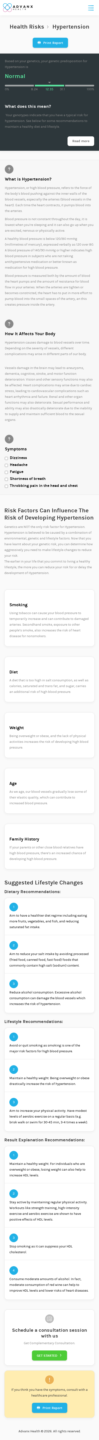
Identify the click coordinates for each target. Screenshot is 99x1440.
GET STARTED (49, 1356)
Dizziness (18, 457)
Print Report (50, 43)
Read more (80, 141)
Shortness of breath (28, 478)
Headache (18, 464)
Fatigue (16, 471)
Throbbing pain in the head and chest (44, 485)
